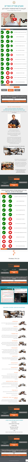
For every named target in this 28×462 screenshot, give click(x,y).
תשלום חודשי (17, 87)
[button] (26, 295)
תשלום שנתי (11, 87)
